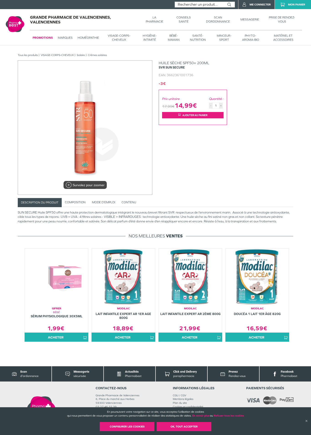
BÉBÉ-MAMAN (174, 37)
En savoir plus (200, 415)
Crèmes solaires (97, 55)
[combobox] (199, 4)
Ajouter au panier (194, 115)
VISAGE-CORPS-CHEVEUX (119, 37)
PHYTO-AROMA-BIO (250, 37)
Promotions (43, 37)
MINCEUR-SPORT (224, 37)
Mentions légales (183, 399)
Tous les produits (28, 55)
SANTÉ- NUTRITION (198, 37)
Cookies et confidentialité (188, 406)
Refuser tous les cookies (229, 415)
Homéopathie (88, 37)
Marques (65, 37)
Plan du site (180, 402)
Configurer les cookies (127, 426)
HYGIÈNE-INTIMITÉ (150, 37)
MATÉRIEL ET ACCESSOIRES (283, 37)
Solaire (81, 55)
